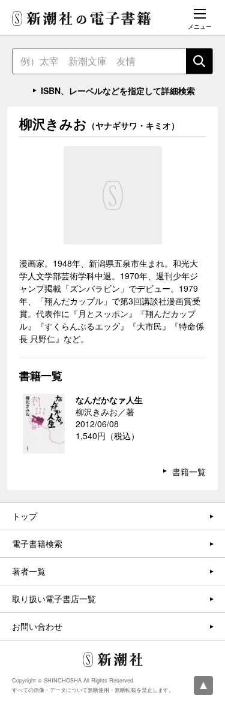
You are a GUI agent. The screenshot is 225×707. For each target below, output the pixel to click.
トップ (24, 516)
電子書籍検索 (37, 543)
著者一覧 (29, 571)
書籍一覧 (189, 472)
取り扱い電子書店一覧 (54, 599)
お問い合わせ (37, 626)
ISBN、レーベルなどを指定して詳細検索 (118, 90)
